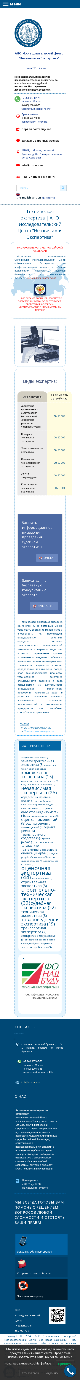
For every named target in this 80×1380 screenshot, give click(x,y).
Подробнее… (52, 1373)
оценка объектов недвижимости (39, 812)
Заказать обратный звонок (40, 140)
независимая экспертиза (39, 790)
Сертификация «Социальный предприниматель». (44, 995)
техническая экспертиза (34, 913)
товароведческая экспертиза (40, 921)
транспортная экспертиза (33, 929)
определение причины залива (36, 799)
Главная (24, 724)
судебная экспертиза (38, 905)
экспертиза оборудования (38, 937)
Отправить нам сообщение (34, 1273)
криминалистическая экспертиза (39, 781)
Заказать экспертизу (30, 1296)
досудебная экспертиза (34, 757)
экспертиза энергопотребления (36, 945)
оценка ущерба (35, 853)
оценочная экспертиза (36, 872)
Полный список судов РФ (38, 177)
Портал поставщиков (36, 129)
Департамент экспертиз (37, 727)
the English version (28, 197)
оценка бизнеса (44, 801)
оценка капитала (31, 808)
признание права (41, 878)
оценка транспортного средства (39, 848)
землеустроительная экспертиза (37, 763)
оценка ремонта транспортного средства (38, 832)
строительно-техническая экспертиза (38, 896)
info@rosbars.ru (32, 165)
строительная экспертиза (34, 883)
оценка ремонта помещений (35, 825)
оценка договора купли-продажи (39, 804)
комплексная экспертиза (37, 774)
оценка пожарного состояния (41, 816)
